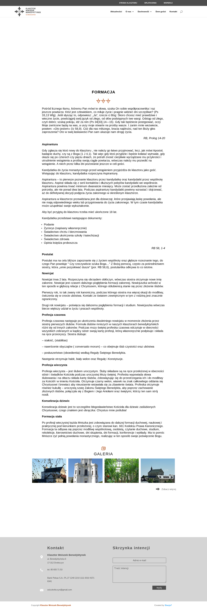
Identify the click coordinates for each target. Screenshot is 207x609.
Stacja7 (168, 605)
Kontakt (173, 12)
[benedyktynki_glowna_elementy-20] (121, 482)
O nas (128, 12)
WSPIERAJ (168, 3)
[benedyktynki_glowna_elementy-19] (85, 482)
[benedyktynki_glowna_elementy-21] (158, 482)
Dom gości (161, 12)
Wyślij (159, 587)
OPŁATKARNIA (150, 3)
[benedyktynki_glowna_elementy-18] (49, 482)
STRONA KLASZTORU (128, 3)
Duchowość (143, 12)
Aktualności (116, 12)
